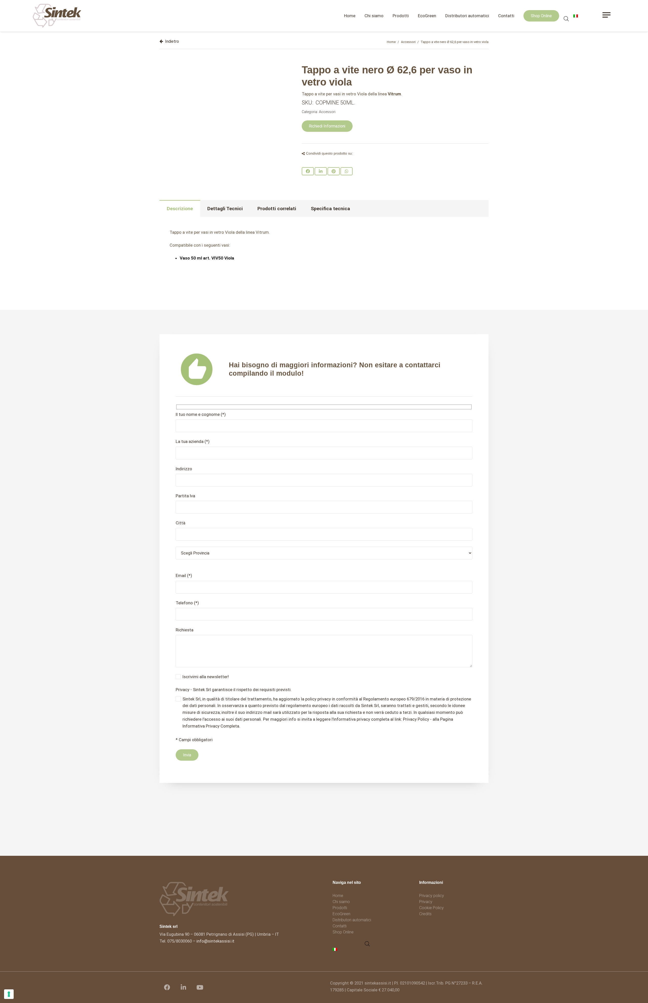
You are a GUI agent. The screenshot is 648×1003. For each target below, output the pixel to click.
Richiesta (184, 629)
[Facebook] (167, 987)
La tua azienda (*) (193, 441)
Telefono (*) (187, 602)
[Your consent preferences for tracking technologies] (9, 994)
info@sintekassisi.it (215, 941)
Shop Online (343, 932)
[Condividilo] (308, 171)
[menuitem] (336, 949)
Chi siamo (341, 901)
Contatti (340, 926)
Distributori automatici (352, 919)
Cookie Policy (431, 907)
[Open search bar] (566, 19)
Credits (425, 913)
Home (391, 42)
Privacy (425, 901)
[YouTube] (200, 987)
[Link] (57, 16)
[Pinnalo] (334, 171)
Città (180, 522)
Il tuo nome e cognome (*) (201, 414)
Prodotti (340, 907)
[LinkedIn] (183, 987)
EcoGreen (341, 913)
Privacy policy (431, 895)
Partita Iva (185, 495)
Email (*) (184, 575)
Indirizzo (184, 468)
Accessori (408, 42)
